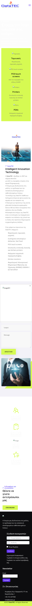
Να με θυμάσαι (13, 547)
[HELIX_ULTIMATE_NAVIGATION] (30, 5)
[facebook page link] (15, 605)
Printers (16, 92)
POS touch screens (16, 75)
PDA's (16, 110)
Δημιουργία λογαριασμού (15, 555)
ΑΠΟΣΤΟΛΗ (8, 352)
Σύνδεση (10, 551)
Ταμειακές (16, 58)
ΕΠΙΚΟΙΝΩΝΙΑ (10, 508)
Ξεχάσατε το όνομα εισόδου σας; (17, 558)
